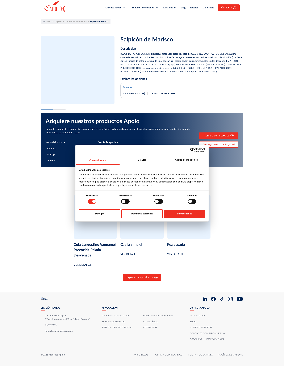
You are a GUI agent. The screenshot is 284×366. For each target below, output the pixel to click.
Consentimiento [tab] (97, 160)
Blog (183, 8)
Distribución (169, 8)
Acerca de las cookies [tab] (186, 159)
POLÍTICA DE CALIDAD (230, 355)
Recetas (194, 8)
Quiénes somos (113, 8)
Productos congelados (142, 8)
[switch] (125, 201)
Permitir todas (184, 213)
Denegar (99, 213)
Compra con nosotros (216, 135)
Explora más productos (139, 277)
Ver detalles (83, 265)
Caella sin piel (131, 245)
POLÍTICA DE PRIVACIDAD (168, 355)
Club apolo (208, 8)
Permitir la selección (142, 213)
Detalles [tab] (142, 159)
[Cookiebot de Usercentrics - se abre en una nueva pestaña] (192, 150)
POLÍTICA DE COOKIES (200, 355)
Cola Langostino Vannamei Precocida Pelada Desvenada (95, 250)
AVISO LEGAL (141, 355)
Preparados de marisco (77, 22)
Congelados (59, 22)
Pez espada (176, 245)
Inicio (48, 22)
